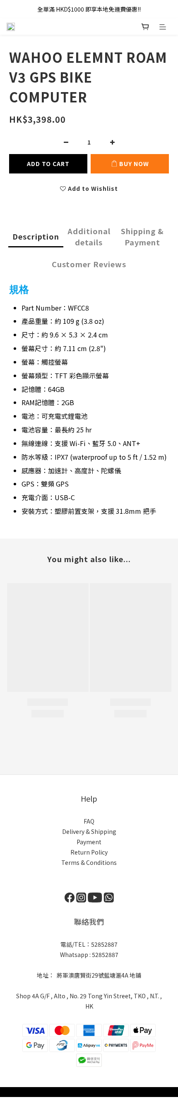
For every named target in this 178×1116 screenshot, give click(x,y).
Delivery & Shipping (89, 831)
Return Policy (89, 852)
